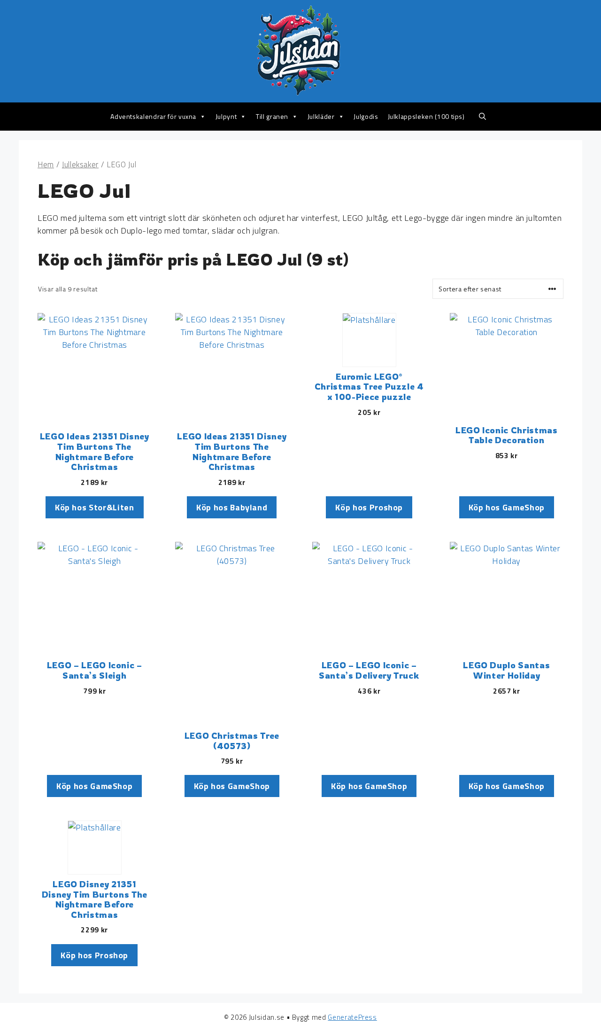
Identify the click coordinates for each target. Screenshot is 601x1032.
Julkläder (321, 116)
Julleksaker (80, 164)
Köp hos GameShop (507, 507)
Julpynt (226, 116)
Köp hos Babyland (231, 507)
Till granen (272, 116)
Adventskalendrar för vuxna (153, 116)
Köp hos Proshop (369, 507)
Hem (46, 164)
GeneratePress (352, 1017)
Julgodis (366, 116)
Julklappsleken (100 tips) (426, 116)
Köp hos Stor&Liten (94, 507)
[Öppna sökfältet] (482, 116)
